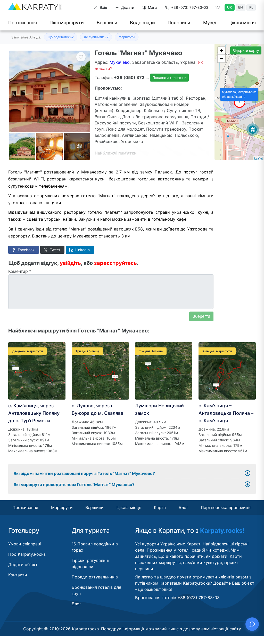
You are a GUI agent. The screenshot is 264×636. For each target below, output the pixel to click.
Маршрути (127, 37)
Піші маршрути (67, 22)
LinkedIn (82, 250)
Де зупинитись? (96, 37)
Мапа (152, 7)
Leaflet (258, 158)
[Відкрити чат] (252, 624)
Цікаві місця (242, 22)
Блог (183, 507)
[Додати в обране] (81, 56)
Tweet (54, 250)
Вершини (107, 22)
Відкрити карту (246, 50)
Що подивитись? (60, 37)
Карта (160, 507)
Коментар (19, 271)
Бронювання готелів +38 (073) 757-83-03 (177, 597)
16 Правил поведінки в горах (95, 547)
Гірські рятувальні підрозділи (90, 563)
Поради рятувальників (95, 576)
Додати (127, 7)
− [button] (221, 58)
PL (251, 7)
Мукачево (120, 62)
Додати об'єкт (23, 564)
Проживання (22, 22)
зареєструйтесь (115, 263)
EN (240, 7)
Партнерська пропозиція (226, 507)
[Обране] (217, 8)
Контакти (17, 574)
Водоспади (142, 22)
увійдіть (70, 263)
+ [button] (221, 50)
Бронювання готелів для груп (96, 590)
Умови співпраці (24, 543)
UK (229, 7)
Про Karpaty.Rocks (27, 554)
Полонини (179, 22)
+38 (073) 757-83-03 (189, 7)
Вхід (103, 7)
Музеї (209, 22)
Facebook (26, 250)
